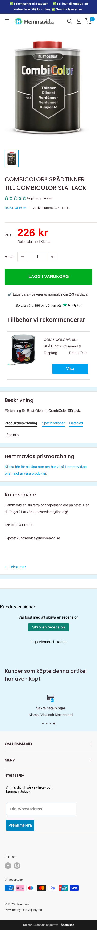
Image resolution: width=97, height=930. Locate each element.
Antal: (10, 257)
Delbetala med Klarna (33, 242)
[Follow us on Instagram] (17, 865)
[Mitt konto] (79, 21)
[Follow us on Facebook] (8, 865)
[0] (88, 21)
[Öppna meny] (7, 21)
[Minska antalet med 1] (23, 257)
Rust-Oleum (15, 208)
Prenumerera (20, 825)
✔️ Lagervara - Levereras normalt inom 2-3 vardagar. (48, 294)
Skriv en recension (48, 627)
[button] (15, 198)
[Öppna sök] (69, 21)
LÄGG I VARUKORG (48, 276)
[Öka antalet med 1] (52, 257)
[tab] (21, 424)
